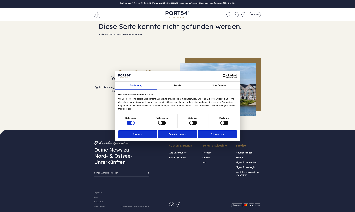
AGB (95, 197)
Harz (204, 162)
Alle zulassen (217, 134)
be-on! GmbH (144, 206)
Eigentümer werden (246, 162)
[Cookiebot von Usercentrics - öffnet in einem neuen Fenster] (225, 76)
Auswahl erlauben (177, 134)
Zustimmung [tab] (136, 85)
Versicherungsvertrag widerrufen (247, 173)
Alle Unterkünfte (178, 152)
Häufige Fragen (244, 152)
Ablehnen (137, 134)
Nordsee (206, 152)
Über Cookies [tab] (219, 85)
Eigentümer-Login (245, 167)
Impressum (98, 193)
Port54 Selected (177, 157)
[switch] (162, 123)
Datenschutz (98, 202)
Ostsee (206, 157)
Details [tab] (177, 85)
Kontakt (240, 157)
